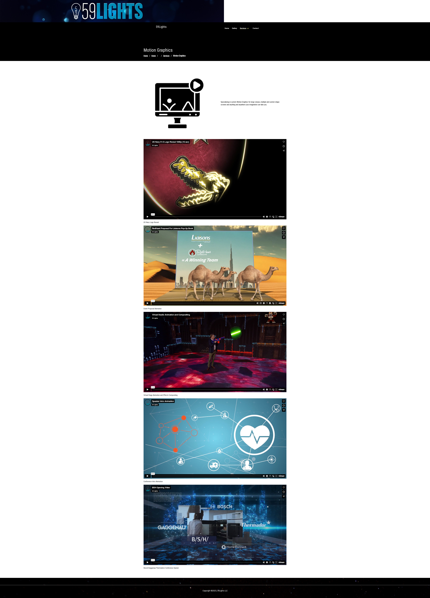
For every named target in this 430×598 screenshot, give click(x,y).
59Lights (161, 27)
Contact (256, 28)
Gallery (234, 28)
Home (227, 28)
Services (243, 28)
